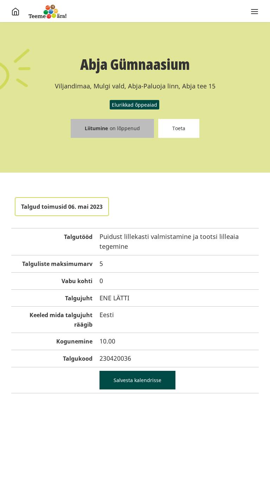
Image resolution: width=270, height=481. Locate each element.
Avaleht (47, 12)
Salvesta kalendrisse (137, 380)
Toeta (178, 128)
